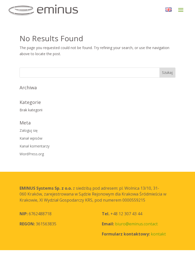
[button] (181, 13)
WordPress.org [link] (32, 154)
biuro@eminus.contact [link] (136, 224)
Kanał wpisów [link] (31, 138)
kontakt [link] (158, 234)
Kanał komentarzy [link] (35, 146)
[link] (54, 9)
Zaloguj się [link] (29, 130)
